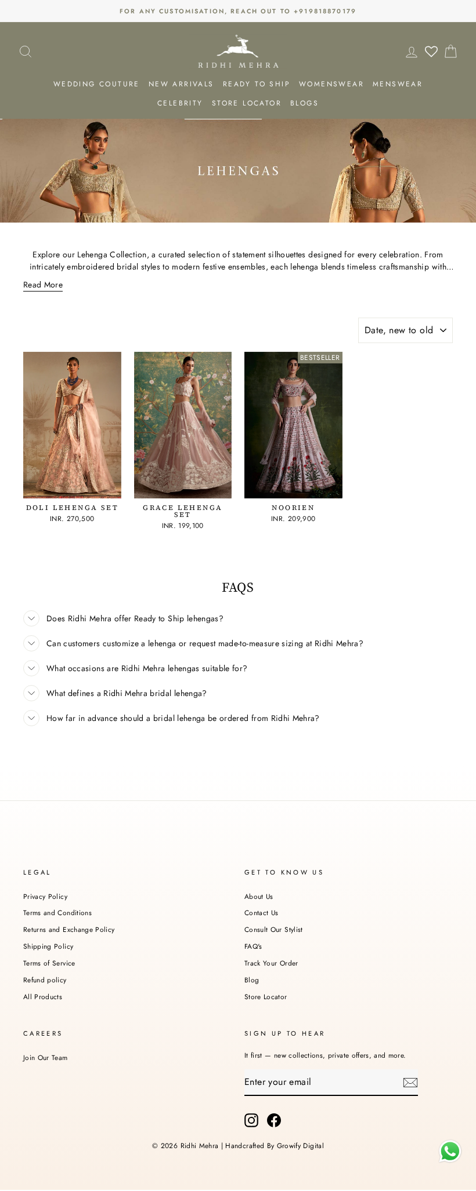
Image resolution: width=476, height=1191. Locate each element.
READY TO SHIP (256, 84)
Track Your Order (271, 963)
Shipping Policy (48, 946)
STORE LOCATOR (247, 103)
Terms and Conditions (57, 912)
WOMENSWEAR (331, 84)
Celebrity (180, 103)
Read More (43, 284)
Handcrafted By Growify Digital (274, 1146)
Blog (251, 980)
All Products (42, 996)
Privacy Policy (45, 896)
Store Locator (265, 996)
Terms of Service (49, 963)
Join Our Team (45, 1057)
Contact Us (261, 912)
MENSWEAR (398, 84)
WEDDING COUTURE (96, 84)
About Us (258, 896)
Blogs (304, 103)
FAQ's (253, 946)
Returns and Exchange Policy (68, 929)
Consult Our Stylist (273, 929)
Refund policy (45, 980)
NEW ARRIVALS (181, 84)
